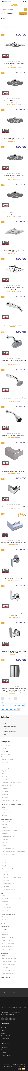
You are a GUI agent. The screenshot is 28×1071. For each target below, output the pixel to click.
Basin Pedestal (5, 977)
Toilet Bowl (5, 967)
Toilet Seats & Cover (7, 874)
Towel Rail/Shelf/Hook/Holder (10, 800)
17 (15, 705)
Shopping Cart (5, 1050)
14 (3, 705)
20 (3, 709)
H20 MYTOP (4, 751)
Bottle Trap (5, 765)
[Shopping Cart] (5, 13)
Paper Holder (5, 771)
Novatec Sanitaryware (9, 726)
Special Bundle (5, 754)
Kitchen (3, 807)
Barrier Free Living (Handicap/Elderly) (12, 804)
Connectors (5, 827)
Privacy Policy (5, 1038)
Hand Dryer (5, 842)
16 (11, 705)
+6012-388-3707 (7, 1)
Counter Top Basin (7, 940)
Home (4, 18)
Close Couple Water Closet (9, 961)
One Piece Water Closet (8, 964)
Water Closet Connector (8, 889)
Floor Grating (5, 768)
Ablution (4, 895)
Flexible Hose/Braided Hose (9, 830)
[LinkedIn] (6, 1018)
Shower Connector (7, 776)
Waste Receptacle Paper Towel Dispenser (13, 851)
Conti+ (4, 729)
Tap (2, 893)
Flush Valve (5, 833)
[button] (23, 13)
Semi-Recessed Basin (8, 943)
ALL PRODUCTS (6, 746)
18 (19, 705)
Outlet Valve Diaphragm (8, 854)
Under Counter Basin (7, 946)
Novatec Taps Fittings (9, 731)
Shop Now (4, 1052)
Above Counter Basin (7, 937)
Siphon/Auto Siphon (7, 860)
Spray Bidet (5, 866)
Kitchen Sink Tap (6, 812)
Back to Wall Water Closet (9, 958)
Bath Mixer (5, 762)
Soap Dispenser (6, 863)
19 (23, 705)
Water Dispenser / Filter (8, 914)
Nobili (4, 734)
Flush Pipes (5, 839)
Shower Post (5, 779)
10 (12, 702)
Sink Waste (5, 791)
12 (20, 702)
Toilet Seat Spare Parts (8, 883)
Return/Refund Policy (6, 1055)
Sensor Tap (5, 910)
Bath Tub (3, 924)
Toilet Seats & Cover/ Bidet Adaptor (11, 877)
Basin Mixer (5, 901)
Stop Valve (5, 797)
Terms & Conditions (6, 1036)
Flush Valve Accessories (8, 836)
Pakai (4, 723)
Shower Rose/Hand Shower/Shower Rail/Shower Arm (11, 784)
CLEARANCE (4, 748)
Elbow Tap (5, 904)
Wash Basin (4, 932)
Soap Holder (5, 794)
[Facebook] (2, 1018)
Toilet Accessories (6, 819)
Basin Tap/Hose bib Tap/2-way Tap (11, 898)
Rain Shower (5, 774)
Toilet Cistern (5, 880)
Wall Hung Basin (6, 949)
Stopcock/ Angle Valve (8, 868)
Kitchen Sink (5, 809)
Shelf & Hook (5, 857)
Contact (3, 1033)
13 (24, 702)
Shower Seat (5, 788)
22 (11, 709)
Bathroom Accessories (7, 757)
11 (16, 702)
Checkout (3, 1030)
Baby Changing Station (8, 759)
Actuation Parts (6, 821)
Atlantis (5, 721)
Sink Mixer (4, 815)
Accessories (5, 934)
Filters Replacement (7, 920)
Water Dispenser (6, 917)
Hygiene (4, 845)
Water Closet (5, 886)
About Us (3, 1027)
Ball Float (4, 824)
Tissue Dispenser (6, 871)
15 (7, 705)
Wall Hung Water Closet (8, 970)
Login (25, 1)
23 (15, 709)
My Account (4, 1047)
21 (7, 709)
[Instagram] (10, 1018)
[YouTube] (14, 1018)
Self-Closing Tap (6, 907)
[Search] (25, 9)
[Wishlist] (2, 13)
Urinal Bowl (4, 929)
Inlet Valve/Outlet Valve (8, 848)
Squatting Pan (5, 926)
